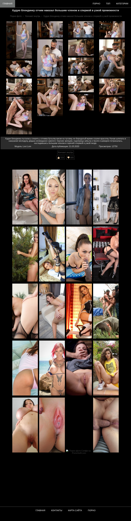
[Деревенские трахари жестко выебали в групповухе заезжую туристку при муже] (106, 311)
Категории (122, 4)
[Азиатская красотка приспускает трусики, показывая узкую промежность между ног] (25, 368)
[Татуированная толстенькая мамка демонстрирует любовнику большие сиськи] (25, 197)
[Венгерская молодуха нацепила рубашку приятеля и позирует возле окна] (79, 197)
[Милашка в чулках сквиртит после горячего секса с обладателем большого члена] (25, 311)
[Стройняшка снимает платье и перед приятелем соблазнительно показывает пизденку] (106, 197)
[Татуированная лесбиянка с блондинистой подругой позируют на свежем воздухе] (52, 197)
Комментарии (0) (10, 161)
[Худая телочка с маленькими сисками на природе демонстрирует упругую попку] (25, 254)
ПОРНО (91, 510)
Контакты (56, 510)
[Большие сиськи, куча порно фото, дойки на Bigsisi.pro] (25, 425)
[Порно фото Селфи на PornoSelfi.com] (79, 477)
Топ (108, 4)
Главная (7, 4)
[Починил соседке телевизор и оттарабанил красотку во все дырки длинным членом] (52, 311)
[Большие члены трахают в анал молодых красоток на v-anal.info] (106, 425)
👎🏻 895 (70, 158)
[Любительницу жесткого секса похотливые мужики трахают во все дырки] (79, 368)
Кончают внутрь (65, 152)
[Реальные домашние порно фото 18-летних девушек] (106, 368)
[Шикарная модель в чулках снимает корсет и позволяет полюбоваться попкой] (79, 311)
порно (96, 4)
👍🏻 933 (60, 158)
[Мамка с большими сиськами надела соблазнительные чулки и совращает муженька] (106, 254)
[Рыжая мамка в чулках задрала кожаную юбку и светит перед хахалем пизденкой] (52, 254)
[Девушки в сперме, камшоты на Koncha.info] (52, 425)
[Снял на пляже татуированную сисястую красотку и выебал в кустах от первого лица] (52, 368)
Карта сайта (75, 510)
